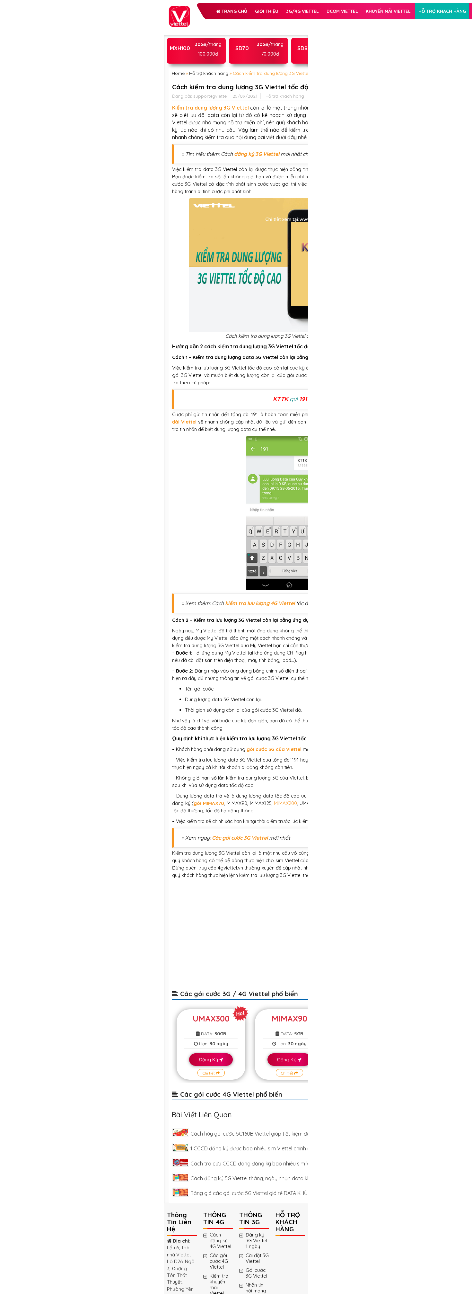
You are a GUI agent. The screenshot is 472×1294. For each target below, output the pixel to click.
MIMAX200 (213, 1269)
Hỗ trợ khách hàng (208, 72)
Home (178, 142)
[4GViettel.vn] (179, 9)
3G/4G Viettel (201, 40)
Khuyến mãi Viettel (207, 56)
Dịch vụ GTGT (255, 72)
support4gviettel (210, 192)
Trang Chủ (202, 24)
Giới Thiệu (235, 24)
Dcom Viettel (241, 40)
